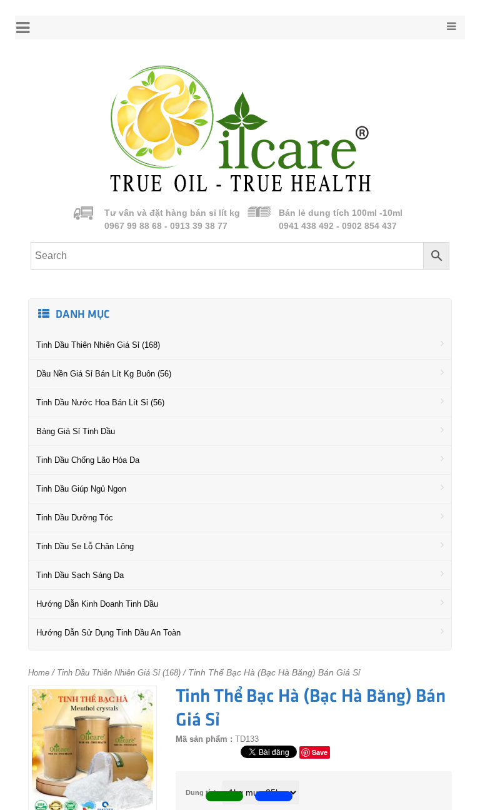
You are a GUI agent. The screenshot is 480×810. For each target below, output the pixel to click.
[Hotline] (224, 796)
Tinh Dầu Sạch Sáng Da (80, 575)
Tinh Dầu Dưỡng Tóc (74, 517)
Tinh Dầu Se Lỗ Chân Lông (85, 546)
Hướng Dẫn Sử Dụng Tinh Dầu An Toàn (108, 632)
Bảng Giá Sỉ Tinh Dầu (75, 431)
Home (38, 672)
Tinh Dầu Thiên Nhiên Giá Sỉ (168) (98, 345)
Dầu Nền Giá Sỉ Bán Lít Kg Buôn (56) (103, 373)
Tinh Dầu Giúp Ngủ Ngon (81, 489)
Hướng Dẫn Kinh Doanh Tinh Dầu (97, 604)
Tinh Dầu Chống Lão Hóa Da (87, 460)
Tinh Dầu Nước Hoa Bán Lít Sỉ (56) (100, 402)
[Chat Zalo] (273, 796)
